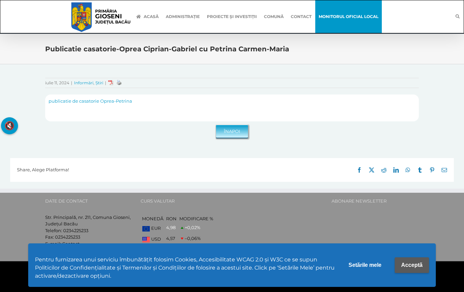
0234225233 (75, 230)
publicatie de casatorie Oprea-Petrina (90, 101)
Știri (99, 82)
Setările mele (365, 265)
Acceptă (412, 265)
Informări (83, 82)
